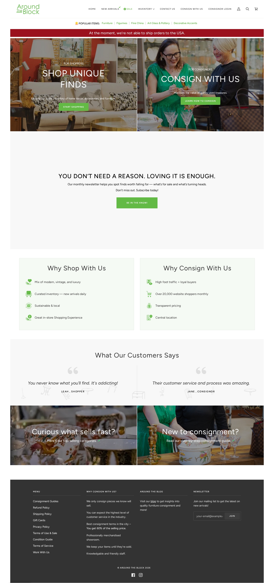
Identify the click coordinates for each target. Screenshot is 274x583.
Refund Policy (41, 507)
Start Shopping (73, 107)
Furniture (107, 23)
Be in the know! (137, 202)
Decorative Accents (185, 23)
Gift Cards (39, 520)
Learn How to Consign (200, 101)
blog (153, 501)
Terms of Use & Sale (45, 533)
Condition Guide (43, 539)
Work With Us (41, 552)
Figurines (121, 23)
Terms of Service (43, 545)
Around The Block (132, 567)
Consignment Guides (45, 501)
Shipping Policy (42, 514)
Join (232, 516)
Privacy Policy (41, 526)
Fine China (137, 23)
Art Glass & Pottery (158, 23)
